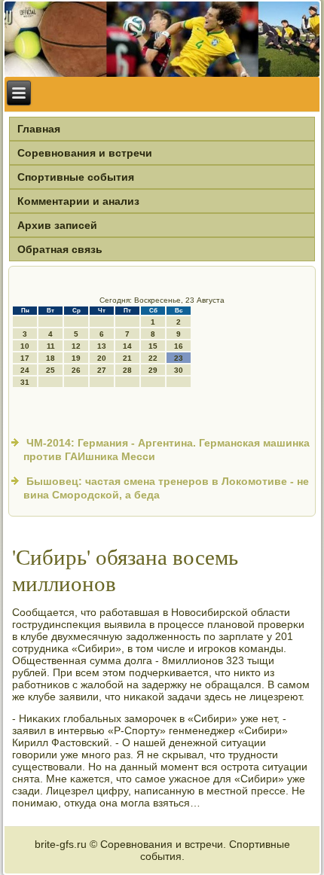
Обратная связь (59, 249)
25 (50, 370)
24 (24, 370)
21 (127, 358)
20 (101, 358)
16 (178, 346)
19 (76, 358)
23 (178, 358)
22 (152, 358)
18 (50, 358)
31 (24, 382)
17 (24, 358)
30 (178, 370)
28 (127, 370)
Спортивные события (75, 177)
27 (101, 370)
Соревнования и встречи (84, 153)
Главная (38, 129)
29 (152, 370)
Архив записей (57, 225)
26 (76, 370)
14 (127, 346)
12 (76, 346)
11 (51, 346)
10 (24, 346)
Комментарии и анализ (78, 201)
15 (152, 346)
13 (101, 346)
